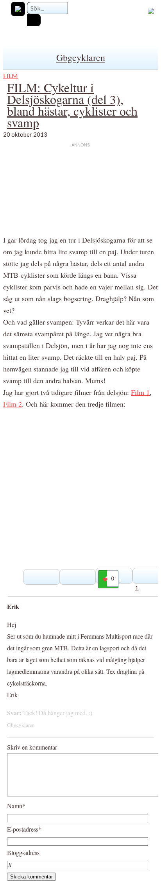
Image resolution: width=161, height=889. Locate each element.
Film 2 (12, 404)
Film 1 (140, 392)
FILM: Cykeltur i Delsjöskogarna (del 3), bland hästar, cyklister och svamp (72, 105)
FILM (10, 75)
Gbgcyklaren (80, 57)
